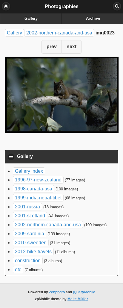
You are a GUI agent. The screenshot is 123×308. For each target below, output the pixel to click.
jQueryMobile (84, 292)
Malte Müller (77, 299)
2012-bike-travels (33, 251)
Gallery (31, 18)
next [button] (71, 46)
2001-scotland (30, 215)
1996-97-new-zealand (38, 179)
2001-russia (27, 206)
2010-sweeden (31, 242)
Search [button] (117, 6)
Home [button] (5, 6)
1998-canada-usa (33, 188)
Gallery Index (29, 171)
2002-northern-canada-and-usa (59, 32)
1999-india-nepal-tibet (38, 197)
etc (18, 269)
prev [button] (52, 46)
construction (28, 260)
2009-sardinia (29, 233)
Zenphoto (57, 292)
